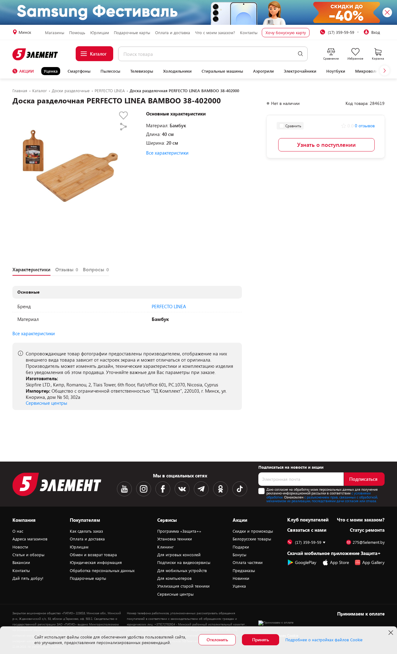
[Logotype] (35, 54)
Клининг (165, 547)
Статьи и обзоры (28, 554)
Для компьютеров (174, 578)
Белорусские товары (252, 539)
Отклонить (217, 640)
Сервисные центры (46, 403)
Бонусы (239, 554)
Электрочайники (300, 71)
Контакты (248, 32)
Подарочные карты (132, 32)
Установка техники (174, 539)
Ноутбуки (335, 71)
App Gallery (373, 562)
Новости (20, 547)
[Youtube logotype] (124, 488)
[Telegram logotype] (201, 488)
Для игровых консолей (179, 554)
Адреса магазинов (29, 539)
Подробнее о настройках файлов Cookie (324, 640)
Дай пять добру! (27, 578)
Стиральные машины (222, 71)
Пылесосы (110, 71)
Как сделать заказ (86, 531)
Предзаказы (244, 570)
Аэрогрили (263, 71)
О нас (17, 531)
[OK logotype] (220, 488)
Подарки (241, 547)
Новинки (241, 578)
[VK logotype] (182, 488)
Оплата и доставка (172, 32)
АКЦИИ (26, 71)
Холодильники (177, 71)
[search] (300, 54)
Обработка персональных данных (102, 570)
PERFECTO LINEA (169, 306)
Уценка (51, 71)
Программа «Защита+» (179, 531)
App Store (339, 562)
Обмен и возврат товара (93, 554)
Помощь (77, 32)
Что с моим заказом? (215, 32)
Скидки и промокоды (253, 531)
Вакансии (21, 562)
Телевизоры (141, 71)
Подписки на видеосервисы (183, 562)
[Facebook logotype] (162, 488)
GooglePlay (305, 562)
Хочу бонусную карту (285, 32)
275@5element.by (369, 542)
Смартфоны (79, 71)
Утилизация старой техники (183, 586)
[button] (385, 70)
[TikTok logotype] (239, 488)
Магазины (54, 32)
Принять (260, 640)
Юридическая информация (96, 562)
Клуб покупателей (307, 519)
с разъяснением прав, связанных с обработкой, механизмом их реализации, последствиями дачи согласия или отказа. (322, 499)
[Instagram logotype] (143, 488)
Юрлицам (99, 32)
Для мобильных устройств (182, 570)
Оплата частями (248, 562)
